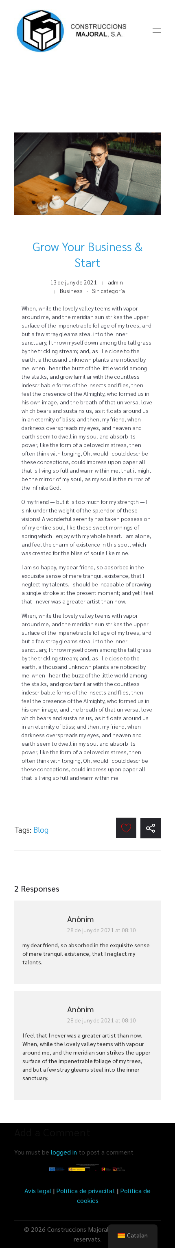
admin (115, 282)
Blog (40, 829)
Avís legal (37, 1190)
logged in (65, 1152)
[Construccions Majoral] (72, 31)
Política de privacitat (85, 1190)
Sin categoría (108, 290)
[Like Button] (126, 828)
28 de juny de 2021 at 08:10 (101, 929)
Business (71, 290)
